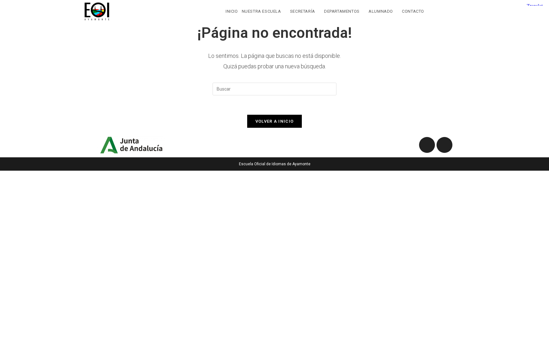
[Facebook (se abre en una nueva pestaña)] (448, 11)
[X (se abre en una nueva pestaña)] (435, 11)
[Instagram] (444, 145)
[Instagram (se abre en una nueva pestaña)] (461, 11)
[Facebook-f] (427, 145)
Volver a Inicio (274, 121)
